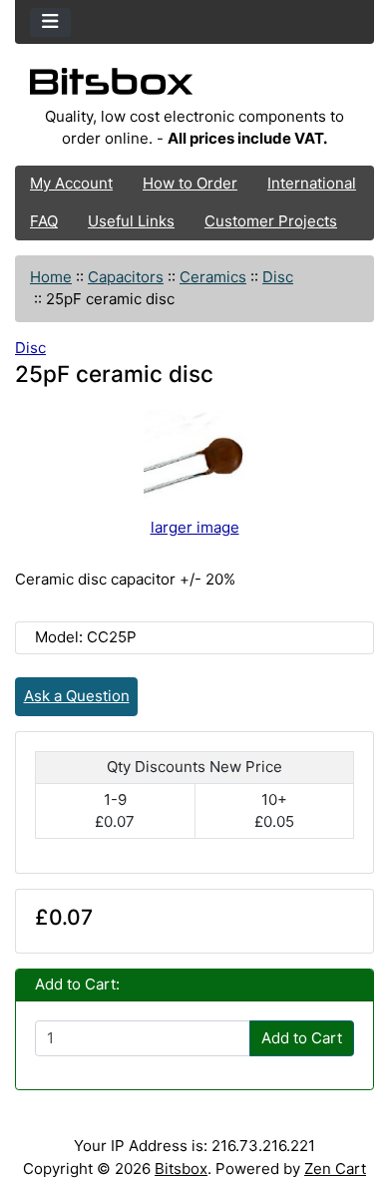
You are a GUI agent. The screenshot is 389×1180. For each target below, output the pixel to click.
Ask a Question (77, 695)
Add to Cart (301, 1037)
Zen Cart (335, 1168)
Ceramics (213, 276)
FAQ (44, 220)
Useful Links (131, 220)
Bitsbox (181, 1168)
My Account (71, 183)
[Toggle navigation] (50, 22)
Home (51, 276)
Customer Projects (270, 220)
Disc (277, 276)
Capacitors (126, 276)
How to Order (190, 183)
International (311, 183)
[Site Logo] (194, 87)
